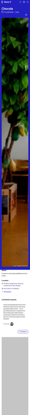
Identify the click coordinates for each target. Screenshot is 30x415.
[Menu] (28, 2)
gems (6, 2)
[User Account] (24, 2)
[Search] (20, 2)
